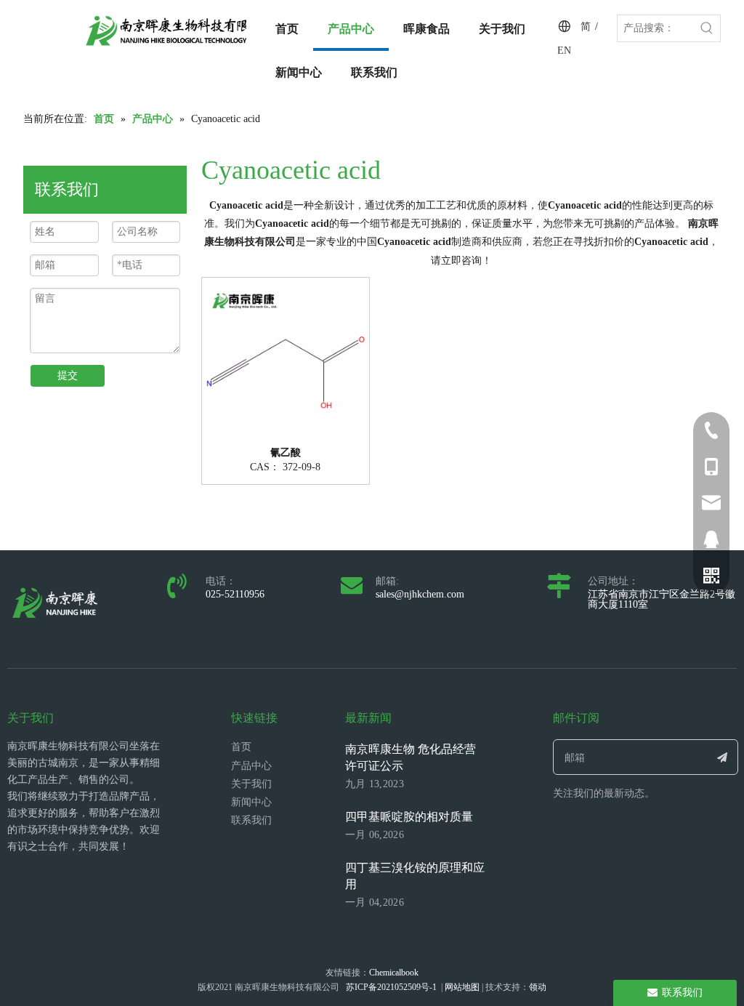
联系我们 (251, 820)
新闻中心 (251, 802)
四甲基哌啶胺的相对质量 (409, 816)
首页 (241, 746)
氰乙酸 (285, 453)
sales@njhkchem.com (420, 594)
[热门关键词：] (707, 28)
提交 (67, 375)
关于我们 (251, 783)
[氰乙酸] (285, 360)
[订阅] (722, 757)
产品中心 (251, 765)
